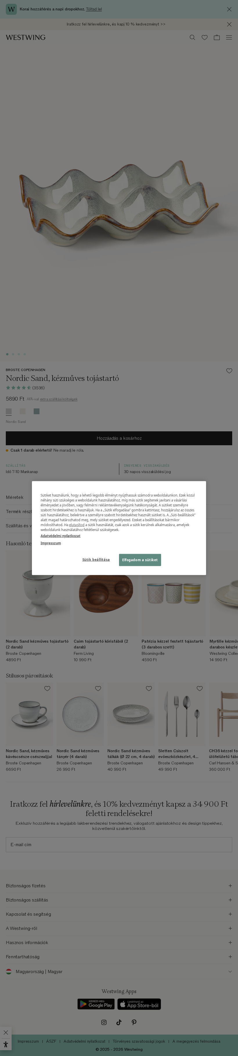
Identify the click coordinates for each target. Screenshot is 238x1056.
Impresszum (51, 543)
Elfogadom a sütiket (140, 560)
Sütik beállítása (96, 559)
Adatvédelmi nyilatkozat (60, 536)
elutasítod (76, 525)
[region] (119, 528)
